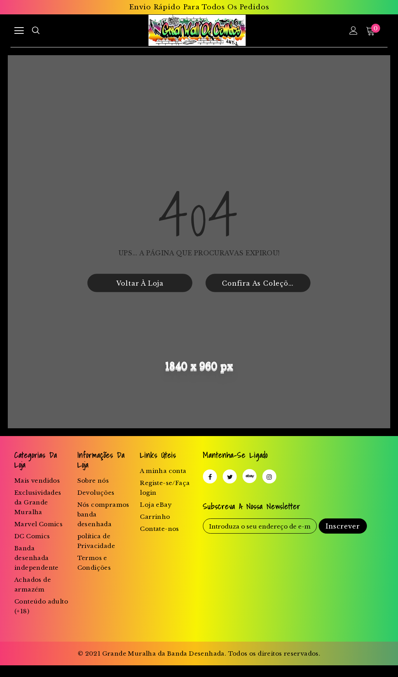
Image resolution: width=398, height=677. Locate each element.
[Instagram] (269, 476)
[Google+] (250, 476)
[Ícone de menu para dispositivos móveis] (19, 30)
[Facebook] (210, 476)
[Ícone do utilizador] (353, 30)
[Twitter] (230, 476)
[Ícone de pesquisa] (36, 31)
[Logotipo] (196, 30)
